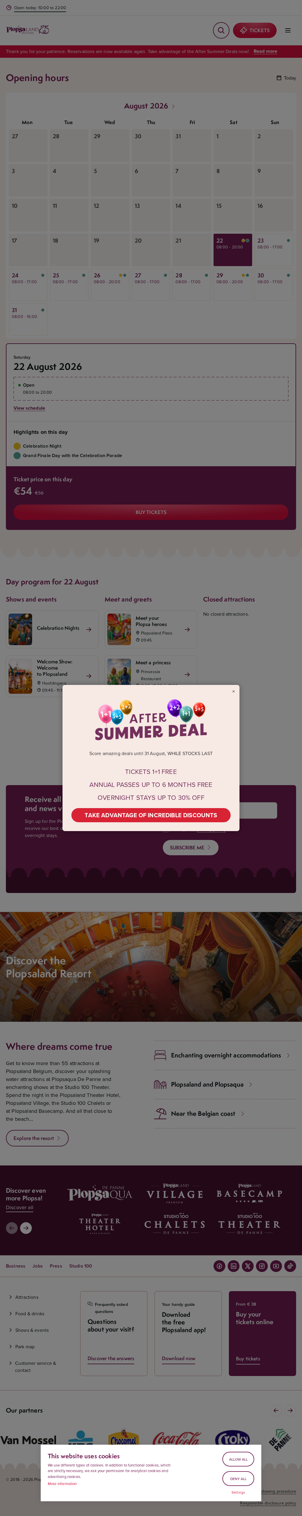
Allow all (238, 1459)
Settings (238, 1492)
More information (62, 1483)
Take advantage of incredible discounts (151, 815)
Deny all (238, 1478)
